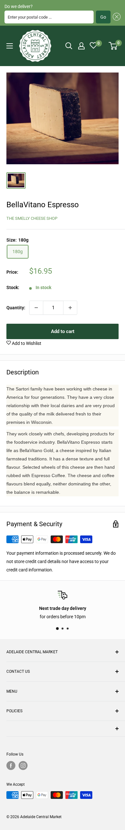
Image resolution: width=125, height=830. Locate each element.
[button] (116, 17)
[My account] (81, 45)
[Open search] (68, 45)
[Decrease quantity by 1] (36, 307)
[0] (113, 46)
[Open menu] (9, 45)
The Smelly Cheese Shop (31, 218)
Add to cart (62, 331)
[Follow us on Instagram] (23, 765)
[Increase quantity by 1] (70, 307)
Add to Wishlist (26, 343)
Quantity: (15, 307)
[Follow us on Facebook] (10, 765)
